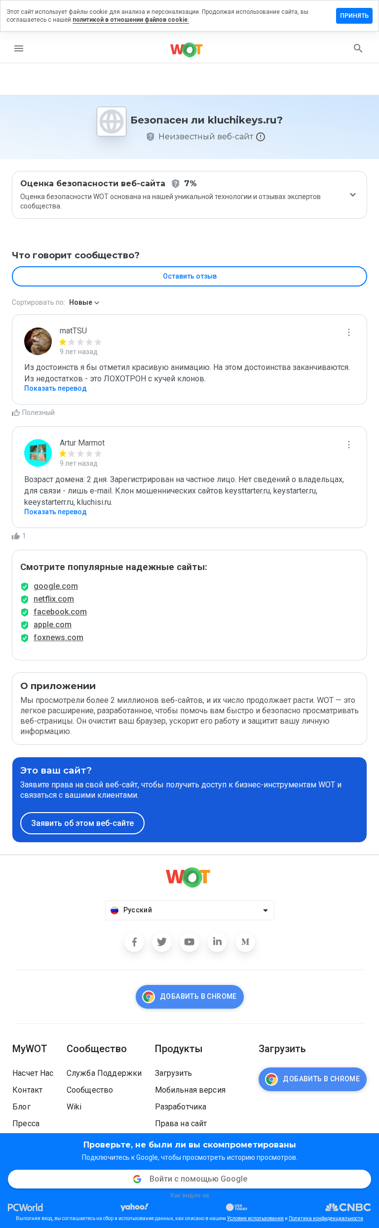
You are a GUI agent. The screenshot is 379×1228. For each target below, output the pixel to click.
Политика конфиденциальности (326, 1218)
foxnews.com (58, 637)
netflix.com (54, 599)
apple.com (53, 624)
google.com (56, 586)
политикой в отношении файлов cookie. (131, 19)
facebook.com (60, 611)
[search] (358, 48)
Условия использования (255, 1218)
